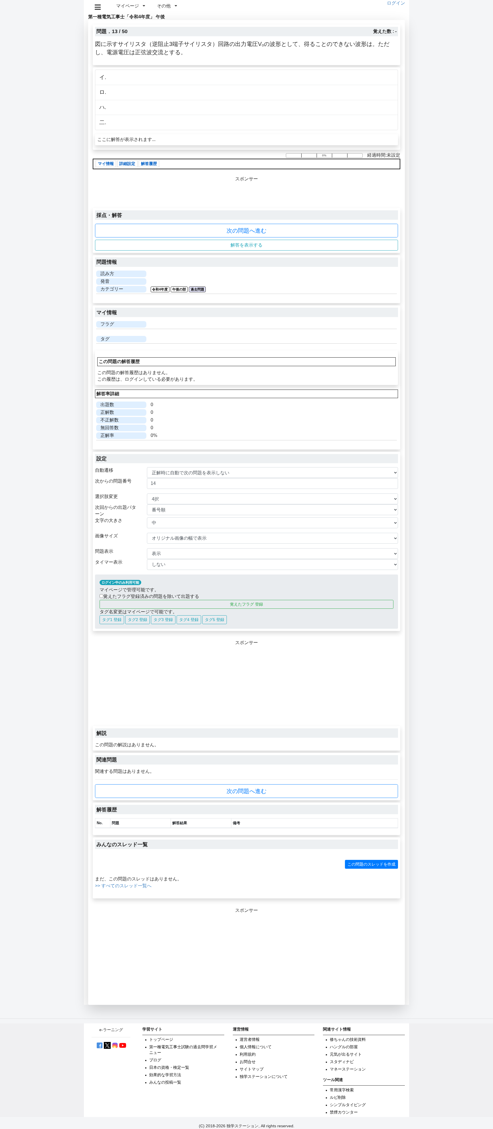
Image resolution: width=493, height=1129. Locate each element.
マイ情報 (106, 164)
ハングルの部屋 (344, 1047)
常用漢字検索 (342, 1090)
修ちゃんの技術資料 (348, 1039)
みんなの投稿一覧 (165, 1082)
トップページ (161, 1039)
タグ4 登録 (189, 619)
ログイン (396, 3)
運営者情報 (250, 1039)
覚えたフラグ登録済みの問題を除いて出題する (151, 596)
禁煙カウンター (344, 1112)
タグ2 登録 (137, 619)
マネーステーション (348, 1069)
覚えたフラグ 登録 (246, 604)
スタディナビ (342, 1062)
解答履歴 (149, 164)
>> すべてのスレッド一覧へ (123, 885)
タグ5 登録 (214, 619)
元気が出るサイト (346, 1054)
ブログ (155, 1060)
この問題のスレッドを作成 (371, 864)
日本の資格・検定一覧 (169, 1067)
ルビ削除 (338, 1097)
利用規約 (248, 1054)
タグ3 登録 (163, 619)
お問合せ (248, 1062)
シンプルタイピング (348, 1105)
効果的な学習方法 (165, 1075)
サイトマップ (252, 1069)
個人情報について (256, 1047)
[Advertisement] (246, 686)
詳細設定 (127, 164)
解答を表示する (246, 245)
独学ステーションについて (264, 1076)
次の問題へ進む (246, 230)
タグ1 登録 (112, 619)
